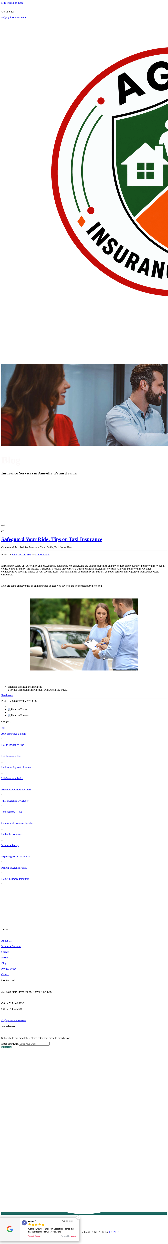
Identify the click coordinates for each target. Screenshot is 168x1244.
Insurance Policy (10, 845)
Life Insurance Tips (11, 756)
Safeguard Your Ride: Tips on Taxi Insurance (51, 539)
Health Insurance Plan (12, 744)
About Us (6, 940)
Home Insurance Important (15, 878)
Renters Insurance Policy (14, 867)
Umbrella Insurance (11, 834)
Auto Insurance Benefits (13, 733)
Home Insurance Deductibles (16, 789)
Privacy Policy (8, 968)
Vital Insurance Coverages (15, 800)
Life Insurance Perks (12, 778)
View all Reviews (35, 1236)
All (3, 728)
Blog (3, 963)
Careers (5, 952)
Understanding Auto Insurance (17, 767)
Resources (6, 957)
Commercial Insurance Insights (17, 823)
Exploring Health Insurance (15, 856)
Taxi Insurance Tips (11, 811)
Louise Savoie (42, 554)
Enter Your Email (10, 1043)
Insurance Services (11, 946)
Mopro (73, 1236)
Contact (5, 974)
